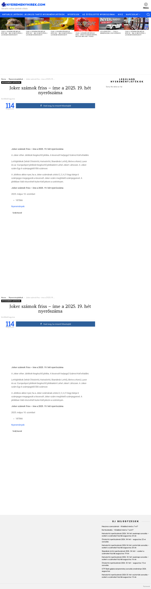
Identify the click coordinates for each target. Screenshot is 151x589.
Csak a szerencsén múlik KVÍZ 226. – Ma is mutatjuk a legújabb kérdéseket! (61, 33)
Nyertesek (74, 14)
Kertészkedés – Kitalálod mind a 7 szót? (117, 530)
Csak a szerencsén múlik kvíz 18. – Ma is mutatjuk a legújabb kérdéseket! (135, 33)
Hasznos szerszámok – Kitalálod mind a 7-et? (120, 526)
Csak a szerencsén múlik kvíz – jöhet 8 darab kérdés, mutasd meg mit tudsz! (86, 34)
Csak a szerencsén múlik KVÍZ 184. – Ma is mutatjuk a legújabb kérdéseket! (11, 33)
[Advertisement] (72, 56)
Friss (146, 7)
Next (150, 28)
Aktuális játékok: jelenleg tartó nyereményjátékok (33, 14)
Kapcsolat (132, 14)
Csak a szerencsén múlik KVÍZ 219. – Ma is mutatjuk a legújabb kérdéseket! (36, 33)
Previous (1, 28)
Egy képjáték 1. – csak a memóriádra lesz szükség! (110, 32)
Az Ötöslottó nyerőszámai (98, 14)
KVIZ (120, 14)
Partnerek (146, 586)
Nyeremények (18, 206)
